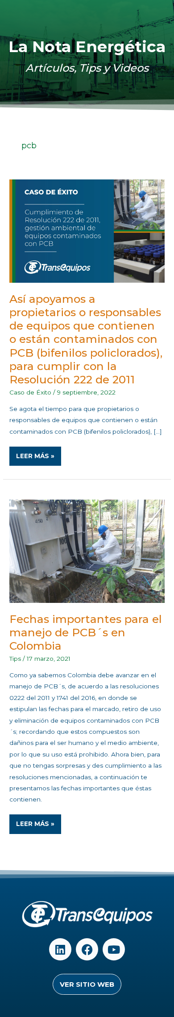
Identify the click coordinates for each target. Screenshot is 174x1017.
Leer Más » (38, 453)
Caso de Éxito (30, 392)
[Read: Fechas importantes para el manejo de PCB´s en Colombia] (87, 550)
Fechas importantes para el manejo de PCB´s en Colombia (85, 632)
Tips (15, 658)
